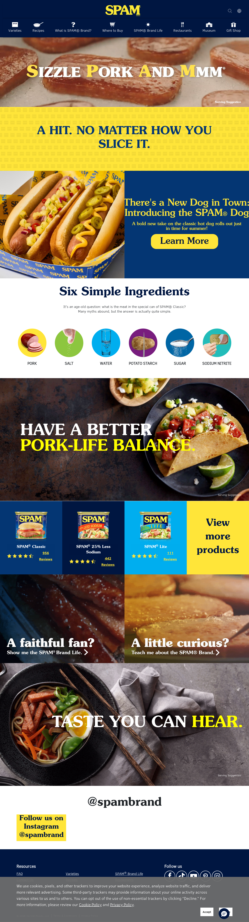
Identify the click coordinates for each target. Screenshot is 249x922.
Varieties (72, 873)
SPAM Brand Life (129, 873)
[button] (224, 913)
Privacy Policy (122, 904)
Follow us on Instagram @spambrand (41, 827)
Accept (207, 912)
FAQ (20, 873)
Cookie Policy (90, 904)
